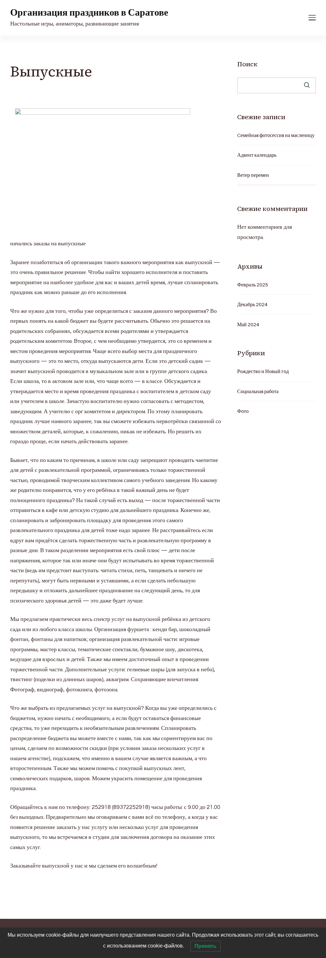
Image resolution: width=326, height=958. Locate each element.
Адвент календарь (256, 155)
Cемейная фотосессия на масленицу (276, 135)
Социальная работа (258, 391)
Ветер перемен (253, 175)
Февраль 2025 (252, 284)
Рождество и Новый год (263, 371)
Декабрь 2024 (252, 304)
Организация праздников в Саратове (89, 13)
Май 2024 (248, 324)
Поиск (247, 64)
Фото (243, 411)
